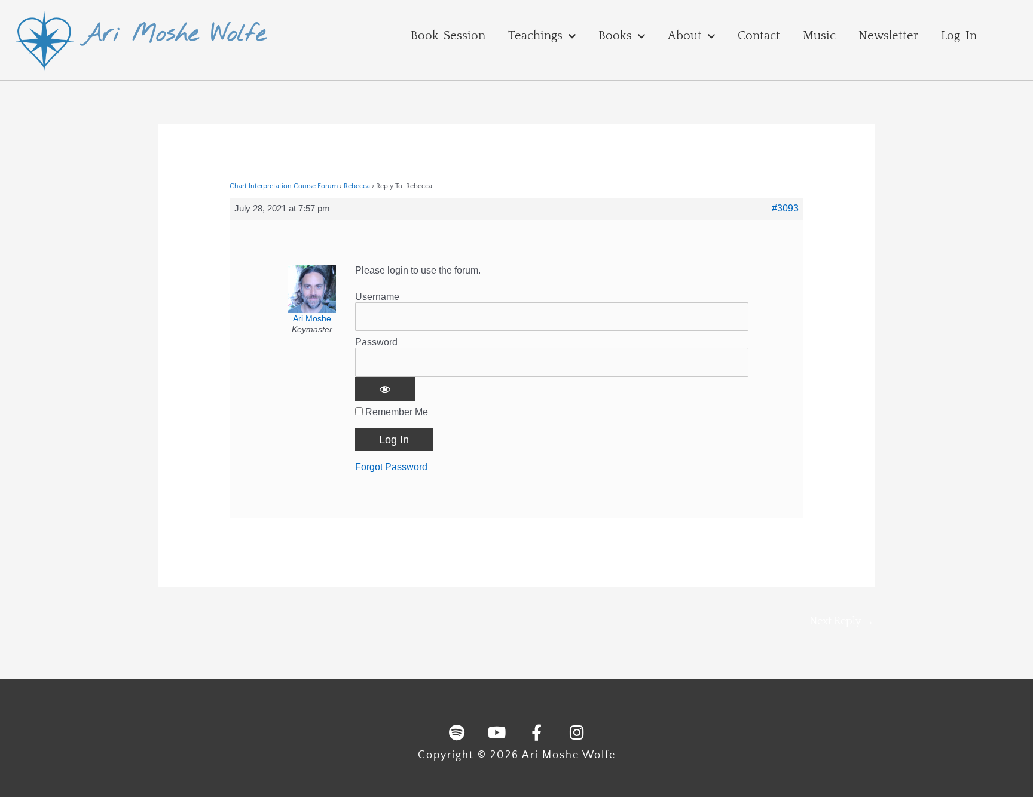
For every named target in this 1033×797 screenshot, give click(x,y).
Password (376, 342)
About (685, 35)
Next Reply (841, 621)
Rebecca (357, 186)
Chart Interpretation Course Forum (284, 186)
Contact (759, 35)
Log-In (959, 35)
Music (819, 35)
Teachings (535, 35)
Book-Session (448, 35)
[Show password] (385, 389)
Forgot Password (391, 467)
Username (377, 297)
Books (615, 35)
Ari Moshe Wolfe (174, 34)
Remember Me (395, 412)
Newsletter (888, 35)
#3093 (785, 208)
